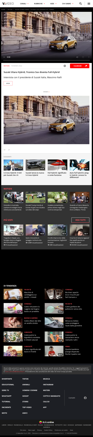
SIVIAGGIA (71, 425)
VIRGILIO (10, 425)
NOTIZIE (10, 9)
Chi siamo (23, 430)
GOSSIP (25, 396)
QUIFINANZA (78, 425)
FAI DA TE (27, 290)
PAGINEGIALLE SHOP (30, 425)
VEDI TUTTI (80, 220)
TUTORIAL (6, 401)
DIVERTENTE (7, 379)
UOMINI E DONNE (29, 390)
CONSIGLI (68, 290)
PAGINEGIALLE (18, 425)
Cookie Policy (48, 430)
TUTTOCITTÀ (58, 425)
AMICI (24, 413)
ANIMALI (26, 384)
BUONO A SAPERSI (31, 318)
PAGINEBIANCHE (49, 425)
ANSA (8, 83)
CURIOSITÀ (28, 332)
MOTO (4, 413)
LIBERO (4, 425)
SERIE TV (5, 390)
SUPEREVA (46, 427)
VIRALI (67, 346)
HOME (3, 9)
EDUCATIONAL (8, 384)
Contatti (72, 398)
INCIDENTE (6, 407)
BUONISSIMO (87, 425)
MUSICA (46, 379)
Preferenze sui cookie (61, 430)
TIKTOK (25, 379)
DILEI (65, 425)
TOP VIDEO (26, 407)
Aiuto (71, 430)
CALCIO (46, 401)
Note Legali (31, 430)
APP (44, 407)
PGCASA (40, 425)
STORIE (25, 401)
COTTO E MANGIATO (51, 396)
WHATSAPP (6, 396)
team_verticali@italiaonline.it (15, 372)
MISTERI (46, 390)
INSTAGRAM (48, 384)
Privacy (39, 430)
